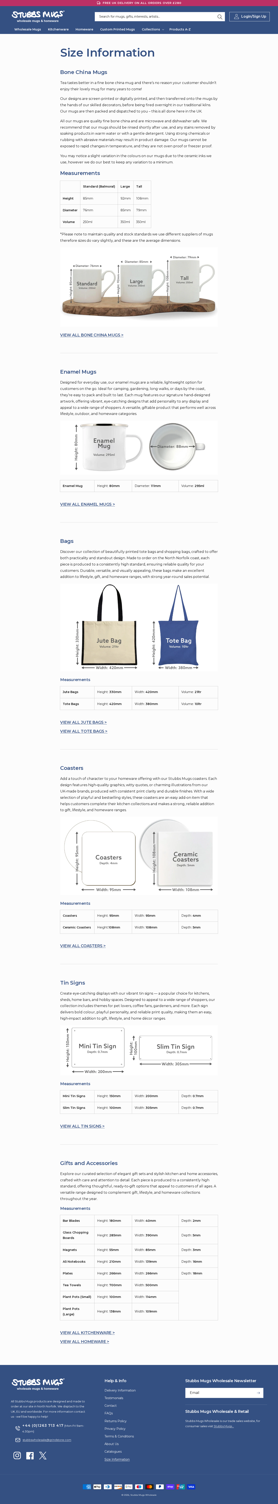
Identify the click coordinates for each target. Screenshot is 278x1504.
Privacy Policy (115, 1429)
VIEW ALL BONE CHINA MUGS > (92, 335)
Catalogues (113, 1452)
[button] (152, 29)
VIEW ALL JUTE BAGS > (83, 722)
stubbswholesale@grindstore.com (47, 1440)
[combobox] (160, 16)
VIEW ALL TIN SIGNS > (82, 1126)
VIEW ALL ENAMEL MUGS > (87, 504)
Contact (110, 1406)
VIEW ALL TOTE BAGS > (84, 731)
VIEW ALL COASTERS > (83, 945)
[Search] (220, 17)
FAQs (108, 1413)
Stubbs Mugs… (224, 1426)
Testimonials (113, 1398)
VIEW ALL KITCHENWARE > (87, 1332)
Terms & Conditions (119, 1436)
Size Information (117, 1459)
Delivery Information (120, 1390)
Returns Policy (115, 1421)
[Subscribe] (258, 1393)
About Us (111, 1444)
